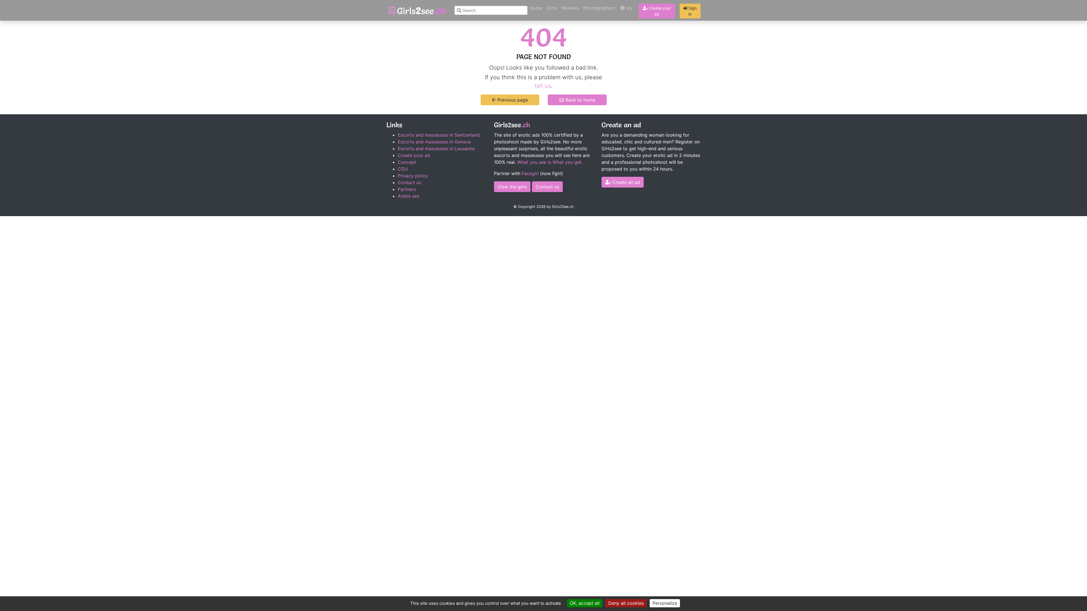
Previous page (512, 100)
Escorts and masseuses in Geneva (434, 142)
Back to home (579, 100)
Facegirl (530, 173)
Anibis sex (409, 196)
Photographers (599, 8)
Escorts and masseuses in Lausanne (436, 148)
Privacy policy (413, 175)
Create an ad (625, 182)
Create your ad (659, 11)
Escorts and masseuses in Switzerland (439, 135)
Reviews (570, 8)
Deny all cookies (626, 603)
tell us (543, 85)
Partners (407, 189)
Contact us (409, 182)
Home (536, 8)
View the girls (512, 187)
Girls (552, 8)
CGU (403, 169)
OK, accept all (585, 603)
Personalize (664, 603)
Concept (407, 162)
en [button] (628, 8)
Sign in (692, 11)
